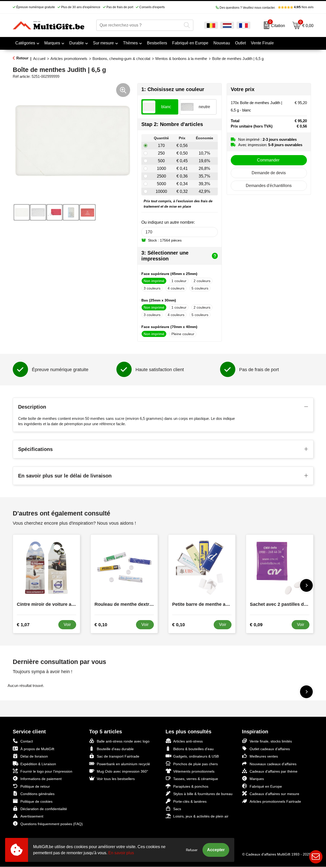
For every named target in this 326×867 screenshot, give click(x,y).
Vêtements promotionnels (193, 771)
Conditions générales (37, 794)
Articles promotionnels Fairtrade (275, 801)
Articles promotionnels (68, 58)
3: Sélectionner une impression (164, 255)
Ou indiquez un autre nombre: (168, 222)
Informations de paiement (41, 779)
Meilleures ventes (264, 756)
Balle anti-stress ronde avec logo (123, 741)
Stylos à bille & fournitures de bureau (203, 794)
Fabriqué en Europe (266, 786)
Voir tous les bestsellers (116, 779)
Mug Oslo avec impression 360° (122, 771)
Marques (52, 43)
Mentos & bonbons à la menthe (181, 58)
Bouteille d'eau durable (115, 749)
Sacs (177, 809)
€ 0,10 (100, 624)
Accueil (39, 58)
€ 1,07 (23, 624)
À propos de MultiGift (37, 749)
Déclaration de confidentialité (43, 809)
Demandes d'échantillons (269, 185)
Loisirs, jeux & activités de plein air (200, 816)
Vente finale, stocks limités (271, 741)
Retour (22, 58)
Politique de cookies (36, 801)
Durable (76, 43)
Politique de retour (35, 786)
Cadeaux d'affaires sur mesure (274, 794)
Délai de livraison (34, 756)
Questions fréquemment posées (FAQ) (51, 824)
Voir (67, 624)
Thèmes (130, 43)
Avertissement (31, 816)
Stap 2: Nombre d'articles (172, 124)
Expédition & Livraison (38, 764)
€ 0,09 (256, 624)
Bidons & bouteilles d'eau (193, 749)
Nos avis (304, 7)
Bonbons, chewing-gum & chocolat (121, 58)
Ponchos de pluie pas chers (195, 764)
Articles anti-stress (188, 741)
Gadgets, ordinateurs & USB (196, 756)
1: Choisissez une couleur (172, 89)
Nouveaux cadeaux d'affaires (273, 764)
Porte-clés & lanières (190, 801)
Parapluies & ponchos (190, 786)
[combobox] (139, 25)
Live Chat (316, 857)
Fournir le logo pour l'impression (46, 771)
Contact (26, 741)
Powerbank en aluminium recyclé (123, 764)
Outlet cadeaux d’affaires (270, 749)
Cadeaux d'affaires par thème (273, 771)
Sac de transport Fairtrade (118, 756)
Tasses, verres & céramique (195, 779)
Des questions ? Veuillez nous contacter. (247, 7)
